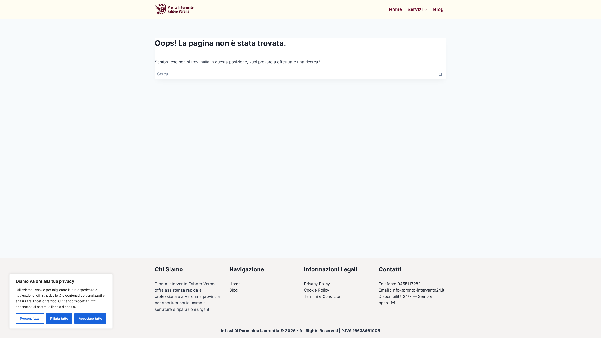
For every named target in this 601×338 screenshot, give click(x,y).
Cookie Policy (316, 290)
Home (395, 9)
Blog (438, 9)
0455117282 (408, 283)
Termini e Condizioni (323, 296)
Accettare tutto (90, 318)
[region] (61, 301)
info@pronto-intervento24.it (418, 290)
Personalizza (30, 318)
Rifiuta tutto (59, 318)
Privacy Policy (317, 283)
